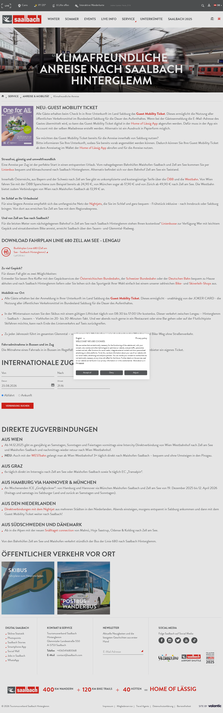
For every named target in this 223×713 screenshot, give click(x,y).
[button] (80, 338)
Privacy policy (141, 338)
